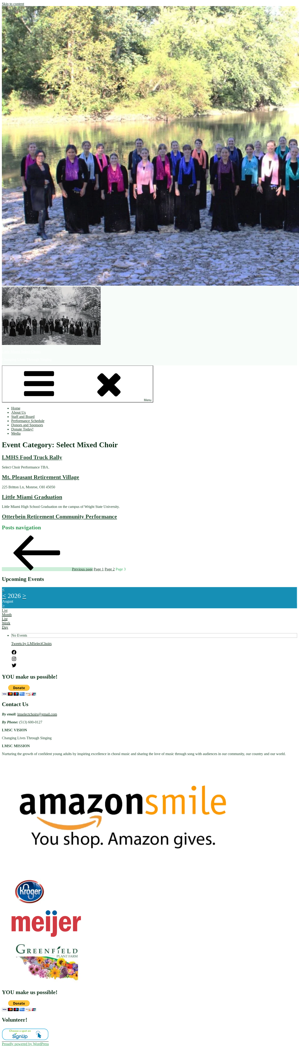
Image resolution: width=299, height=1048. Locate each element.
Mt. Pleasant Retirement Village (40, 477)
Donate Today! (22, 429)
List (4, 619)
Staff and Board (23, 417)
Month (7, 615)
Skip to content (13, 4)
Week (6, 623)
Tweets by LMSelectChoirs (31, 643)
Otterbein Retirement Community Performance (59, 517)
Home (15, 408)
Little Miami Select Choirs (21, 352)
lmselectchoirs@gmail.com (37, 714)
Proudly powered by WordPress (25, 1044)
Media (16, 433)
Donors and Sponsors (27, 425)
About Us (18, 412)
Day (5, 627)
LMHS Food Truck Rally (32, 457)
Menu (147, 400)
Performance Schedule (27, 421)
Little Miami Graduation (32, 497)
